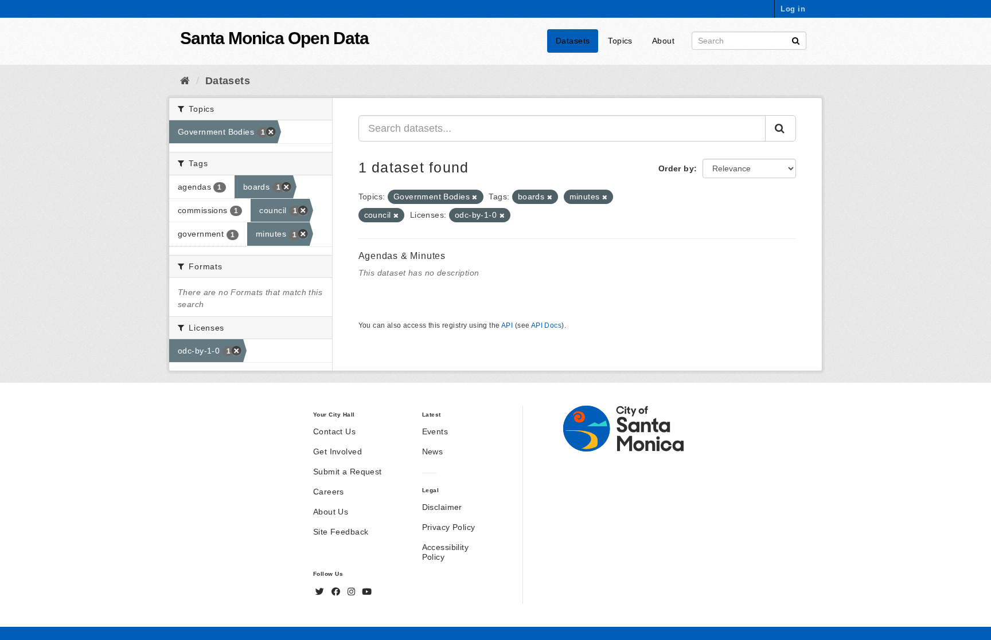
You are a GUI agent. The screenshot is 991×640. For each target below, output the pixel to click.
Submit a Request (347, 471)
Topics (620, 40)
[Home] (185, 81)
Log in (793, 9)
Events (435, 431)
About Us (330, 511)
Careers (328, 491)
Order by (676, 168)
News (432, 451)
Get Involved (337, 451)
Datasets (573, 40)
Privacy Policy (448, 527)
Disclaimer (442, 507)
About (663, 40)
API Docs (546, 325)
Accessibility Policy (445, 552)
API (507, 325)
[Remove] (474, 197)
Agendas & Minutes (402, 256)
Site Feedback (340, 531)
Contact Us (334, 431)
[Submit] (796, 40)
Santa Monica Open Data (274, 38)
